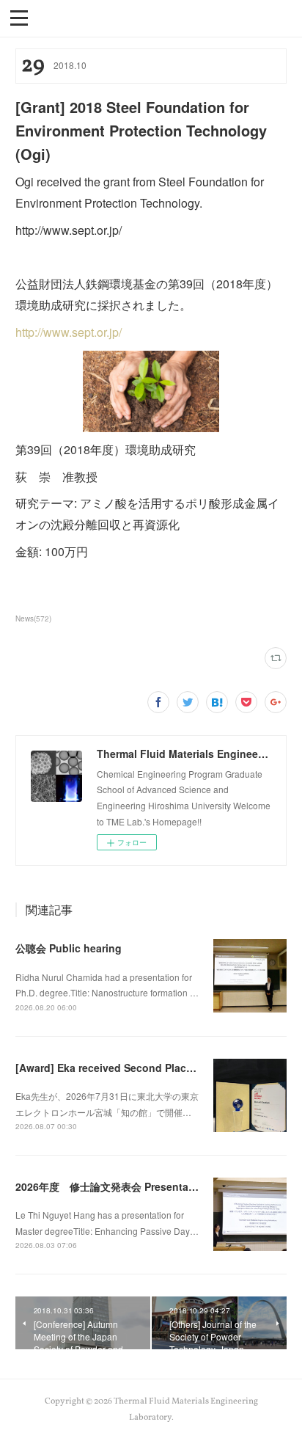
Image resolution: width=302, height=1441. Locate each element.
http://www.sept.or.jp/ (68, 332)
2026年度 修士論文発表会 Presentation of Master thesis (153, 1186)
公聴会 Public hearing (68, 948)
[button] (19, 16)
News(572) (33, 618)
